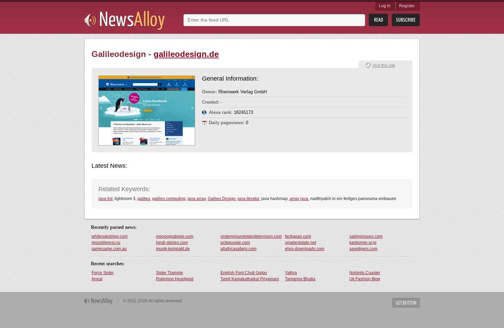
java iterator (248, 198)
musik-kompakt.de (173, 248)
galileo (143, 198)
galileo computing (168, 198)
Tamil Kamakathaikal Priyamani (249, 279)
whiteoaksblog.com (110, 236)
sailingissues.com (366, 236)
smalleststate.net (300, 242)
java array (197, 198)
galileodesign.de (186, 54)
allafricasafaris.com (238, 248)
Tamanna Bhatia (300, 279)
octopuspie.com (235, 242)
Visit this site (383, 65)
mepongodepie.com (174, 236)
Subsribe (406, 20)
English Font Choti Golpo (243, 272)
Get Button (406, 303)
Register (407, 5)
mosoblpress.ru (106, 242)
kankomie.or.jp (362, 242)
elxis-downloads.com (304, 248)
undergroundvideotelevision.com (251, 236)
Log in (385, 5)
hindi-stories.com (172, 242)
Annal (97, 279)
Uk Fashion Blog (364, 279)
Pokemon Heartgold (174, 279)
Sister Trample (169, 272)
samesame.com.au (109, 248)
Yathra (291, 272)
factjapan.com (298, 236)
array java (299, 198)
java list (105, 198)
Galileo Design (222, 198)
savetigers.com (363, 248)
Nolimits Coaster (364, 272)
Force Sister (103, 272)
